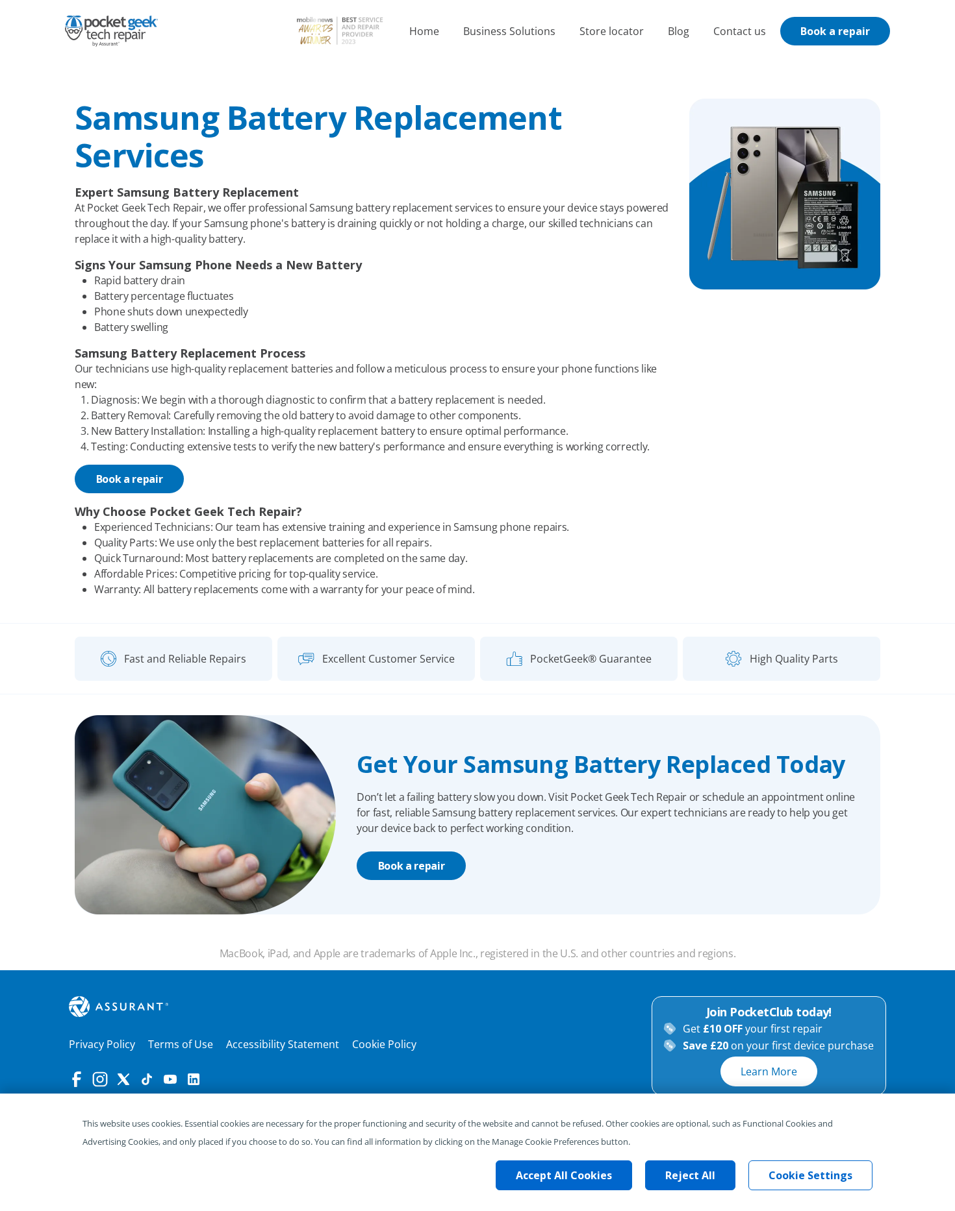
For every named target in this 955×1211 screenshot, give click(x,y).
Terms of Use (180, 1044)
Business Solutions (509, 31)
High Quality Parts (794, 659)
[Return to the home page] (111, 31)
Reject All (690, 1175)
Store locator (611, 31)
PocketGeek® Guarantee (591, 659)
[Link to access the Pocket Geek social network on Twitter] (123, 1079)
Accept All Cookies (564, 1175)
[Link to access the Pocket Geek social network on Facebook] (76, 1079)
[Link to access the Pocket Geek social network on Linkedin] (193, 1079)
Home (424, 31)
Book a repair (835, 31)
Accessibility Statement (282, 1044)
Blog (678, 31)
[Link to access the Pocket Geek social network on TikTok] (147, 1079)
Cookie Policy (384, 1044)
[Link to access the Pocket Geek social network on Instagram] (100, 1079)
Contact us (739, 31)
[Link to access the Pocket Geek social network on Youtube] (170, 1079)
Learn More (769, 1071)
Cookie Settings (810, 1175)
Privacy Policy (102, 1044)
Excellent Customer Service (388, 659)
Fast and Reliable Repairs (185, 659)
